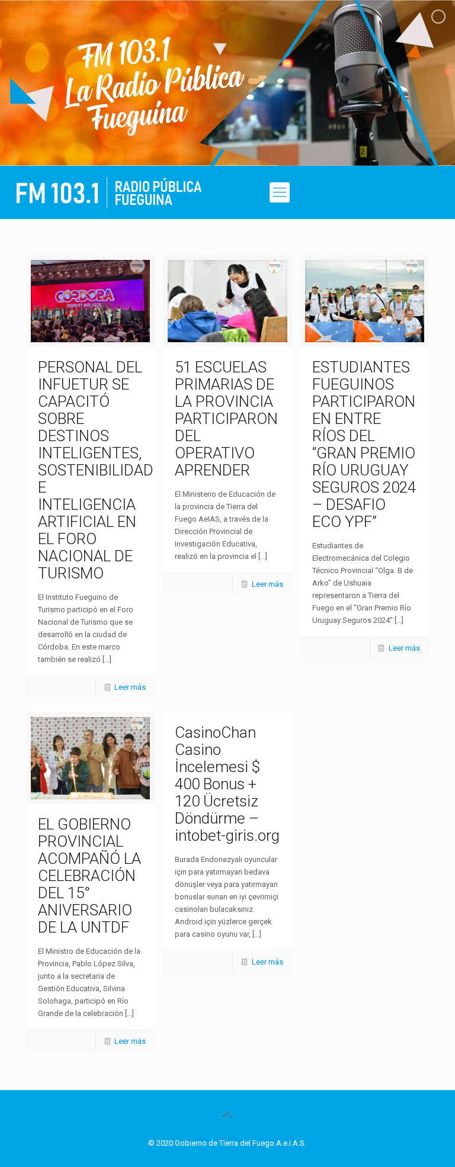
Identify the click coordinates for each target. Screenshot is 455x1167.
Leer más (130, 687)
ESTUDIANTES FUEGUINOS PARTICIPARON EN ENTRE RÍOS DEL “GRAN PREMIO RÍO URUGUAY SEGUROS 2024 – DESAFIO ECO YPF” (364, 444)
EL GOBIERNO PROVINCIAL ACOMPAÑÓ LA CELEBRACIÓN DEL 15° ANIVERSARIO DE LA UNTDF (89, 875)
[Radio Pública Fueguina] (109, 192)
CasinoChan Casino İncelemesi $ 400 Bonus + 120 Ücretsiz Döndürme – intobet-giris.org (227, 784)
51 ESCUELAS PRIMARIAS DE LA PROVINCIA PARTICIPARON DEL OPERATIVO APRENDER (226, 418)
